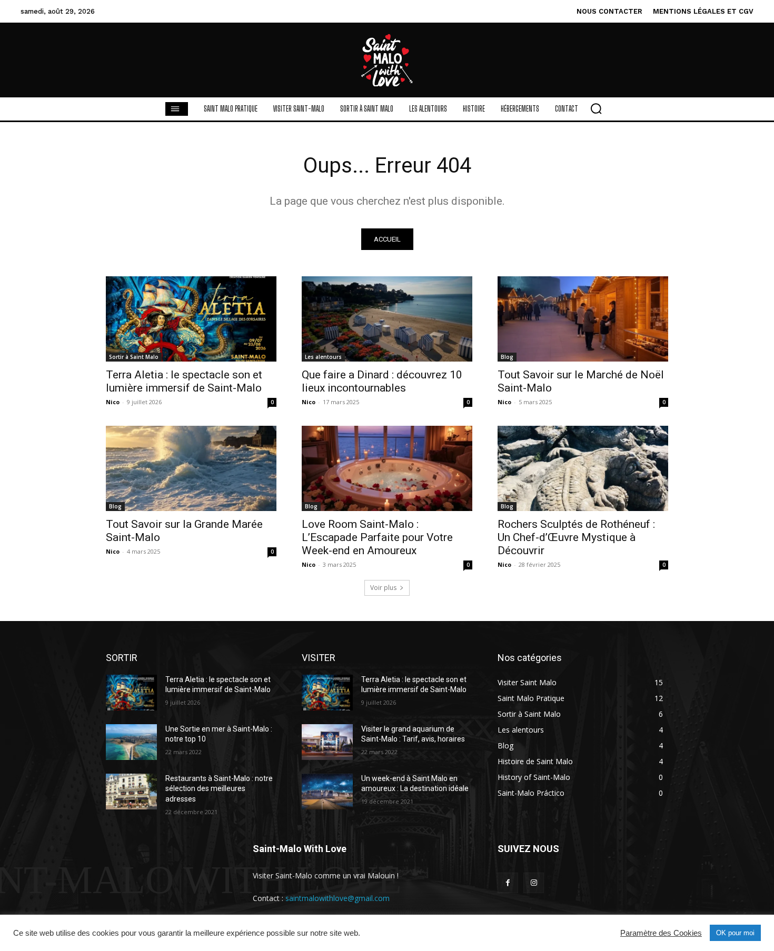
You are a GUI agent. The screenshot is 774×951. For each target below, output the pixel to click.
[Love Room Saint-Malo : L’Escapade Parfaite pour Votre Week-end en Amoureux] (387, 468)
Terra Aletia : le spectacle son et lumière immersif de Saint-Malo (184, 381)
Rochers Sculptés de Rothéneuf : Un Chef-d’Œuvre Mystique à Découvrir (576, 537)
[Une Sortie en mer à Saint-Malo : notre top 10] (131, 742)
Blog (507, 357)
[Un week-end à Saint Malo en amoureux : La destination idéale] (327, 791)
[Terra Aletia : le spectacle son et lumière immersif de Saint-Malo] (191, 319)
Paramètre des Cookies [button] (661, 933)
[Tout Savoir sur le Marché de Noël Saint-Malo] (583, 319)
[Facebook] (508, 883)
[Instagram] (533, 883)
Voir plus (383, 587)
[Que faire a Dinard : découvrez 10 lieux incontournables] (387, 319)
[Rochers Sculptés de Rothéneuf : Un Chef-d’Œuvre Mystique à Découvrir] (583, 468)
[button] (596, 108)
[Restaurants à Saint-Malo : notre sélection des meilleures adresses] (131, 791)
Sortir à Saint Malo (133, 357)
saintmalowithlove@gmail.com (337, 898)
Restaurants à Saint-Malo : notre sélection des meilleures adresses (219, 788)
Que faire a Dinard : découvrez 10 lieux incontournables (382, 381)
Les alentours (323, 357)
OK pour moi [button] (735, 933)
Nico (113, 402)
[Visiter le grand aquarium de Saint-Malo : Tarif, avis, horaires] (327, 742)
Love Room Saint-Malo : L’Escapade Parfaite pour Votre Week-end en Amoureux (377, 537)
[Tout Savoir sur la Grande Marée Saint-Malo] (191, 468)
